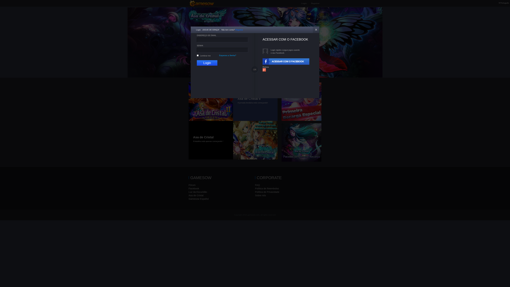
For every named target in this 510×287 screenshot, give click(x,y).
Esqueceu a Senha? (227, 55)
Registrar (239, 30)
